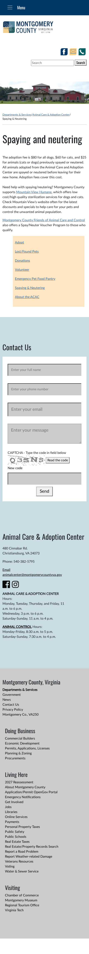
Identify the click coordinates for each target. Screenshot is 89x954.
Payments (12, 822)
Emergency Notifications (23, 797)
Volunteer (22, 269)
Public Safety (14, 831)
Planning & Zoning (18, 753)
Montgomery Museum (21, 900)
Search (80, 62)
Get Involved (14, 802)
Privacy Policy (12, 709)
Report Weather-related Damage (28, 856)
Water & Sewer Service (21, 871)
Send (44, 491)
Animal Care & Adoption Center (51, 114)
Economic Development (22, 743)
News (6, 699)
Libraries (11, 812)
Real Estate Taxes (17, 841)
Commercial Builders (20, 738)
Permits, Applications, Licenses (27, 748)
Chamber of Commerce (22, 895)
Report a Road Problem (21, 851)
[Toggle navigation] (10, 7)
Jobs (8, 807)
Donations (22, 260)
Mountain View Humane (34, 192)
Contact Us (10, 704)
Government (11, 694)
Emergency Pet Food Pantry (35, 279)
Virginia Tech (14, 910)
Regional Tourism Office (22, 905)
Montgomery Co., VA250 (20, 714)
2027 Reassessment (19, 782)
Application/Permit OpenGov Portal (31, 792)
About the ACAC (27, 297)
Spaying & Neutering (30, 288)
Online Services (16, 817)
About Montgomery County (25, 787)
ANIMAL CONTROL (17, 627)
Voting (9, 866)
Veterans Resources (19, 861)
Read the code (57, 460)
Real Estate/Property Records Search (31, 846)
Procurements (15, 758)
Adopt (19, 242)
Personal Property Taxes (22, 827)
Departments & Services (16, 114)
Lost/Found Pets (27, 251)
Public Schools (15, 836)
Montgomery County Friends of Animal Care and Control (43, 220)
